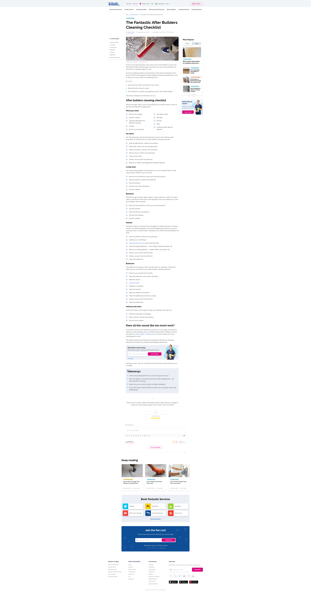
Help (152, 3)
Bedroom (112, 50)
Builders (151, 574)
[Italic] (129, 436)
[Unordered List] (138, 436)
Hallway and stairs (115, 57)
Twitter (175, 576)
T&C (129, 576)
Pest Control (152, 581)
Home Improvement (115, 9)
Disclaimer (131, 579)
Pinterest (180, 576)
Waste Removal (153, 579)
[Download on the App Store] (173, 582)
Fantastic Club (145, 3)
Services (135, 3)
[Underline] (131, 436)
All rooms (112, 45)
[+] (149, 435)
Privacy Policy (132, 569)
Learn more (188, 112)
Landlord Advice (196, 9)
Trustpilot (130, 358)
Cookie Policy (131, 571)
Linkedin (193, 576)
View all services (155, 519)
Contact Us (131, 574)
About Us (130, 567)
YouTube (184, 576)
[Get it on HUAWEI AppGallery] (193, 582)
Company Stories (183, 9)
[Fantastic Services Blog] (114, 4)
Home (130, 564)
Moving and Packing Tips (156, 9)
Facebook (171, 576)
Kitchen (112, 52)
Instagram (189, 576)
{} (147, 435)
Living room (113, 47)
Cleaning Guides (141, 9)
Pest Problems (171, 9)
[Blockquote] (140, 436)
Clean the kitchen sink (136, 243)
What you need (114, 42)
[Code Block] (143, 436)
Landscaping (152, 569)
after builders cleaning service (145, 334)
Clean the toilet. (134, 283)
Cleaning (151, 564)
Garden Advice (129, 9)
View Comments (155, 447)
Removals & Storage (154, 576)
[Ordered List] (136, 436)
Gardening (151, 567)
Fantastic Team (131, 32)
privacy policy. (162, 547)
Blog (127, 14)
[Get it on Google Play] (183, 582)
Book (196, 4)
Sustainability (160, 3)
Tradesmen (152, 571)
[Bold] (127, 436)
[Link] (145, 436)
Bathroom (112, 55)
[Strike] (133, 436)
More (167, 3)
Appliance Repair (153, 583)
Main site (129, 3)
